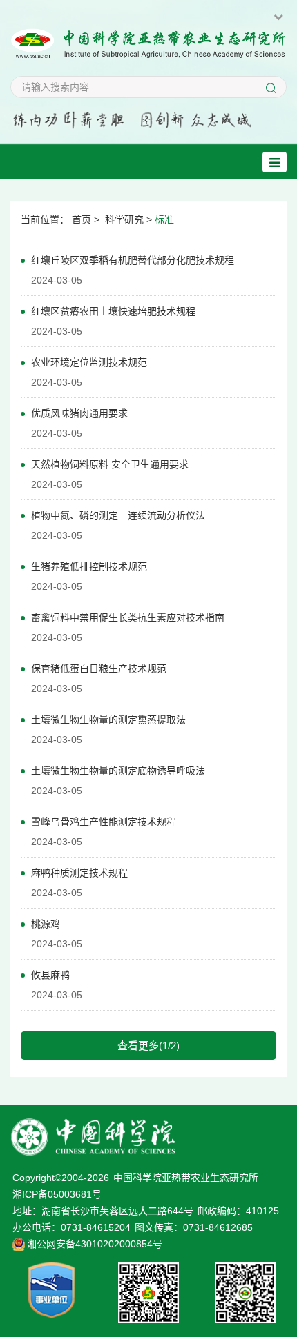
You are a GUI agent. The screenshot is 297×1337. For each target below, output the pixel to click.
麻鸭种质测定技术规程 (79, 872)
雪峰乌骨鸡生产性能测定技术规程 (103, 821)
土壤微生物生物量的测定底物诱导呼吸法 (118, 770)
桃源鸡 (45, 923)
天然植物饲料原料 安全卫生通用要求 (110, 464)
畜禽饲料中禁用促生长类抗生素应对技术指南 (127, 617)
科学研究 (124, 219)
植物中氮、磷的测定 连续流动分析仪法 (118, 515)
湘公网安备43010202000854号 (94, 1243)
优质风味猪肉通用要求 (79, 413)
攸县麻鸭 (50, 974)
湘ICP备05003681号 (57, 1194)
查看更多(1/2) (148, 1045)
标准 (164, 219)
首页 (81, 219)
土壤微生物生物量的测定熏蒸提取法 (108, 719)
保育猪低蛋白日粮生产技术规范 (98, 668)
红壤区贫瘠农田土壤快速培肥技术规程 (113, 311)
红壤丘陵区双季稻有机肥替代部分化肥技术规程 (132, 260)
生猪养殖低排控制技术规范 (89, 566)
